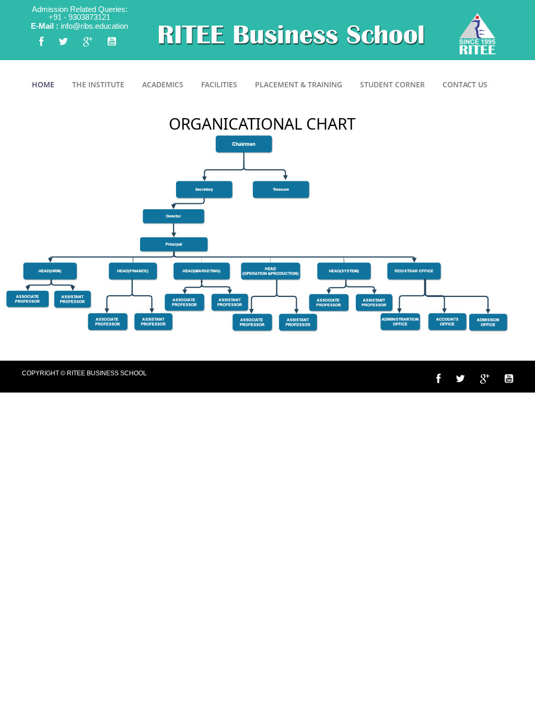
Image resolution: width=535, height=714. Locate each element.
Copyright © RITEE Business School (84, 373)
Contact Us (465, 84)
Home (43, 84)
